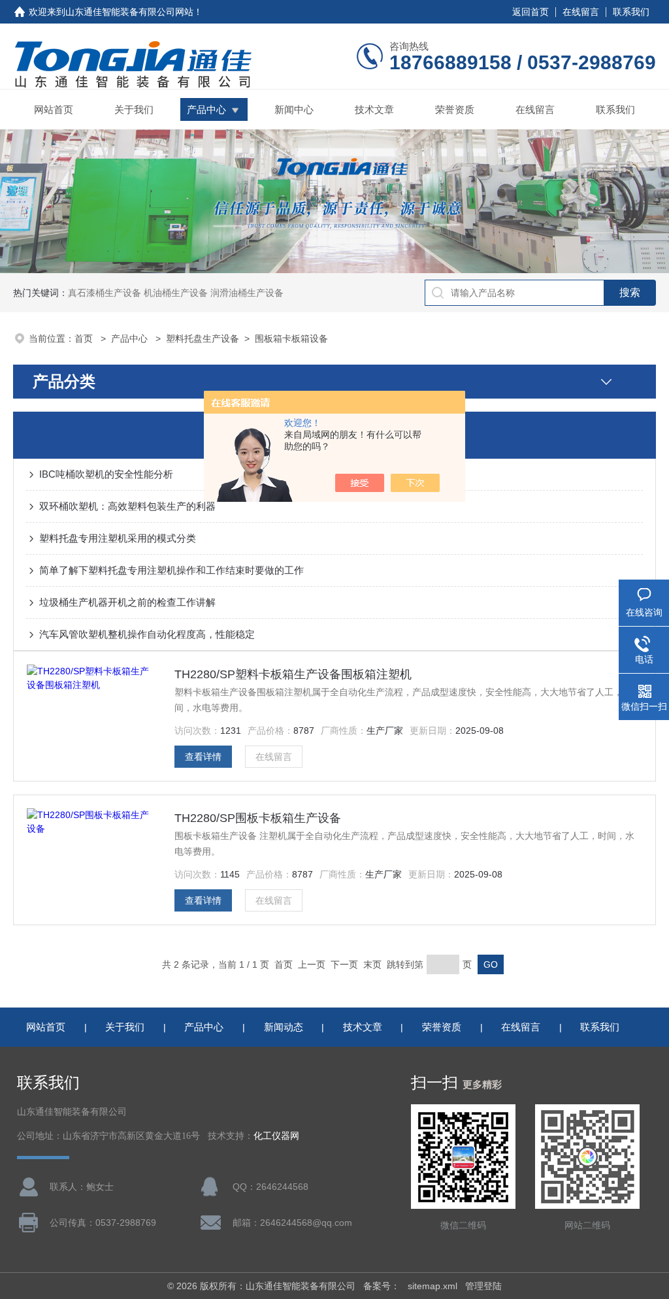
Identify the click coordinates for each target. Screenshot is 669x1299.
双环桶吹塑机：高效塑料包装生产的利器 (127, 506)
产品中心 (206, 109)
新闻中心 (294, 109)
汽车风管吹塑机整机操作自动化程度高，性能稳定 (147, 634)
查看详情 (203, 756)
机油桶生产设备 (176, 293)
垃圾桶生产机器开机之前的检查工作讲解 (127, 602)
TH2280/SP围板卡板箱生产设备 (257, 818)
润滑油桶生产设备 (247, 293)
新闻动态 (283, 1026)
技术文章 (374, 109)
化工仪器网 (276, 1136)
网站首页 (53, 109)
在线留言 (581, 12)
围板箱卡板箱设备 (291, 338)
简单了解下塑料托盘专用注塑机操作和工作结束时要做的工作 (171, 570)
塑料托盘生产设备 (202, 338)
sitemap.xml (432, 1286)
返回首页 (530, 12)
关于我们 (134, 109)
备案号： (381, 1286)
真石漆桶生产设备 (104, 293)
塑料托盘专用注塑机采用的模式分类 (117, 538)
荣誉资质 (454, 109)
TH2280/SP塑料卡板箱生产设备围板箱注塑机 (293, 674)
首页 (84, 338)
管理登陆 (483, 1286)
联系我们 (631, 12)
